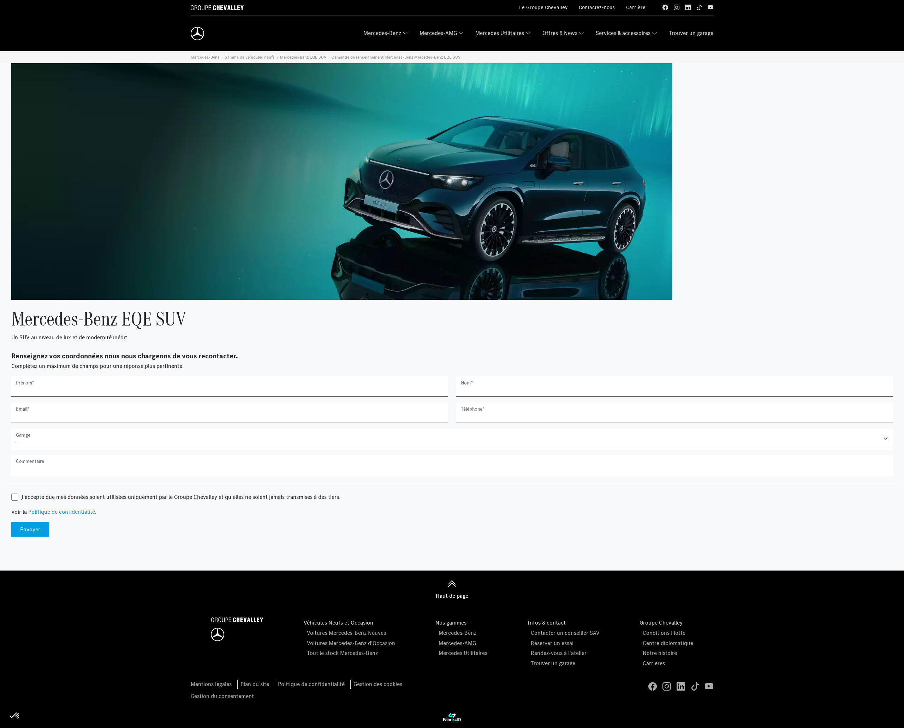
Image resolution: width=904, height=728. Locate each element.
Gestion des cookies (377, 683)
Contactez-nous (597, 7)
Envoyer (30, 529)
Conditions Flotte (664, 632)
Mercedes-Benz (382, 32)
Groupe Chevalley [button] (661, 622)
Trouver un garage (691, 32)
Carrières (654, 663)
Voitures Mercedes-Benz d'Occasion (351, 642)
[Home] (197, 33)
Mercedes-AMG (438, 32)
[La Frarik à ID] (452, 717)
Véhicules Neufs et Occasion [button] (338, 622)
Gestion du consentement (222, 695)
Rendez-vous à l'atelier (559, 652)
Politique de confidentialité (61, 511)
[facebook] (665, 7)
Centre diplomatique (668, 642)
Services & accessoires (623, 32)
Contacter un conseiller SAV (565, 632)
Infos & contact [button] (547, 622)
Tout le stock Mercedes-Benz (342, 652)
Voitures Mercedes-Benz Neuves (346, 632)
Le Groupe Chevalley (543, 7)
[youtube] (710, 7)
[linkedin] (688, 7)
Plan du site (254, 683)
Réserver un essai (552, 642)
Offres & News (559, 32)
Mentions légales (211, 683)
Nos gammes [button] (450, 622)
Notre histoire (660, 652)
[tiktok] (699, 7)
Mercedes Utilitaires (499, 32)
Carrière (636, 7)
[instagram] (676, 7)
